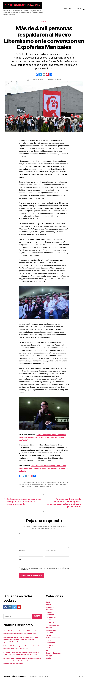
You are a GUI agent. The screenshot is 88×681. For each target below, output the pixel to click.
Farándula (51, 643)
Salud (48, 650)
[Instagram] (10, 607)
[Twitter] (14, 607)
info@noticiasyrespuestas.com (38, 676)
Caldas (23, 482)
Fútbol (49, 612)
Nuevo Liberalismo (39, 486)
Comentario (23, 534)
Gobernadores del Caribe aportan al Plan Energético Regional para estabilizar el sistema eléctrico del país (43, 468)
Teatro (49, 645)
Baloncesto (51, 617)
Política (44, 21)
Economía (49, 633)
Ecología (49, 655)
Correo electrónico (51, 551)
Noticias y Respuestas (17, 676)
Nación (48, 602)
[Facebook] (37, 74)
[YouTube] (19, 607)
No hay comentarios (54, 80)
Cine (49, 640)
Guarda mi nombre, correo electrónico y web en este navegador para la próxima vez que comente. (45, 568)
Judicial (49, 627)
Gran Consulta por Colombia (44, 482)
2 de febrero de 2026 (36, 80)
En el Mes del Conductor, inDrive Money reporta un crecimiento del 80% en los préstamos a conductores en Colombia (22, 661)
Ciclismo (50, 615)
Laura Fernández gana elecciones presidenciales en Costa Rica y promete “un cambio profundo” (42, 437)
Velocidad (51, 622)
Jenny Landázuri (58, 482)
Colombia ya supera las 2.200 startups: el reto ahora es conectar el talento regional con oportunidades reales (20, 639)
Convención (30, 482)
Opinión (48, 658)
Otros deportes (53, 625)
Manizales (62, 484)
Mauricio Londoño (27, 486)
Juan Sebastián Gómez (51, 484)
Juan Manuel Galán (37, 484)
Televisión (51, 648)
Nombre (22, 551)
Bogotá (48, 605)
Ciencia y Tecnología (53, 653)
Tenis (49, 620)
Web (20, 559)
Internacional (51, 630)
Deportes (49, 610)
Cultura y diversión (53, 638)
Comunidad (50, 607)
